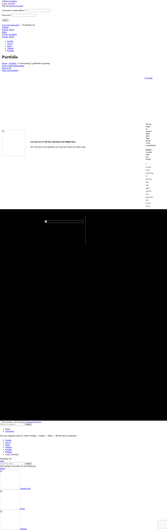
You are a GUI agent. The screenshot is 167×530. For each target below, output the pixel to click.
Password (6, 15)
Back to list (6, 68)
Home (4, 63)
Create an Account (15, 6)
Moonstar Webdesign (33, 422)
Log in (5, 20)
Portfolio (12, 63)
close (2, 461)
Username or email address (14, 10)
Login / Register (12, 454)
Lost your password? (10, 25)
